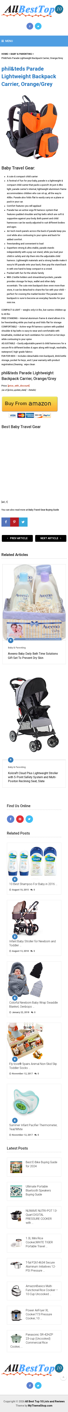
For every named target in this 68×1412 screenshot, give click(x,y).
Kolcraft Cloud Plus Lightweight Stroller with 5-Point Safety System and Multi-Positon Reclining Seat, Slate (33, 777)
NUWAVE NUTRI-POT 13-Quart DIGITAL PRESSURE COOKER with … (41, 1216)
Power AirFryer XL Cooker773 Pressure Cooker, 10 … (39, 1314)
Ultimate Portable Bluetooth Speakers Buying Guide (38, 1190)
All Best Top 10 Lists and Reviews (45, 1401)
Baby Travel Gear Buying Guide (43, 510)
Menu (9, 41)
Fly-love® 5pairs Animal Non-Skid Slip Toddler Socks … (33, 1066)
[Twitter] (29, 819)
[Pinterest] (20, 819)
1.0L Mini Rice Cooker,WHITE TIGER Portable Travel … (39, 1242)
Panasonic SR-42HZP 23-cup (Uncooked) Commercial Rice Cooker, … (31, 1340)
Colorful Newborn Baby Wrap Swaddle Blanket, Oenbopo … (33, 1004)
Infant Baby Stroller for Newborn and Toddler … (32, 943)
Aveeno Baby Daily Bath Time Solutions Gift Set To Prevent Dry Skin (33, 655)
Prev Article (18, 538)
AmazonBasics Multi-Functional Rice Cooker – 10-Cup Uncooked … (42, 1290)
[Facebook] (11, 819)
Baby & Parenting (17, 647)
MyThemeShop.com (40, 1405)
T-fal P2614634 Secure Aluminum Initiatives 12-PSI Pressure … (41, 1266)
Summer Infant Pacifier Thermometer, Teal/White (33, 1127)
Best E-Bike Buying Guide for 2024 (41, 1164)
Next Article (49, 538)
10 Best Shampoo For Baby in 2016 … (33, 884)
